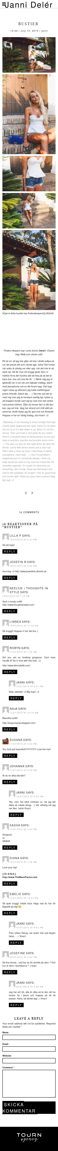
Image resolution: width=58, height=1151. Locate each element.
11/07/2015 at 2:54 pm (23, 770)
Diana (14, 858)
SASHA (6, 841)
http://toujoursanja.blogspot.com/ (19, 722)
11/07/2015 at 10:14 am (24, 712)
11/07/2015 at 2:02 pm (23, 743)
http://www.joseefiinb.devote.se (30, 571)
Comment (8, 1067)
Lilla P (15, 535)
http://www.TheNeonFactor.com (19, 877)
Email (5, 1044)
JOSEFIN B (18, 562)
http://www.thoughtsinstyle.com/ (18, 604)
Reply (10, 551)
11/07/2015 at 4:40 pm (23, 829)
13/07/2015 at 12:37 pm (24, 898)
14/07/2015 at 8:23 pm (29, 796)
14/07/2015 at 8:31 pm (29, 927)
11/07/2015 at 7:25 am (23, 651)
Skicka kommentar (19, 1107)
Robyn (15, 648)
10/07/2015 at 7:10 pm (16, 596)
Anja (14, 709)
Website (6, 1055)
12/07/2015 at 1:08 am (23, 862)
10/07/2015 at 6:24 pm (23, 565)
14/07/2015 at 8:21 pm (29, 686)
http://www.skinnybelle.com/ (16, 665)
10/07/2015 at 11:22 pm (24, 625)
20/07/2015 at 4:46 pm (29, 986)
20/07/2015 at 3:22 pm (23, 957)
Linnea (15, 622)
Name (5, 1032)
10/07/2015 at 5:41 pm (23, 539)
